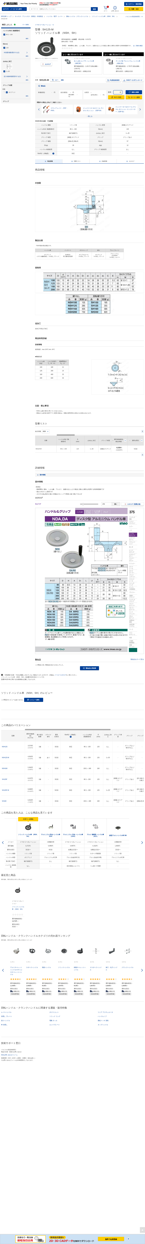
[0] (105, 8)
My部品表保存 (115, 80)
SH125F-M (5, 790)
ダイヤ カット (54, 1012)
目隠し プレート (6, 1016)
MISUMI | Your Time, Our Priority (13, 3)
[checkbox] (15, 34)
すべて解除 (26, 24)
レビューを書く (35, 700)
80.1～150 (9, 34)
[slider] (83, 504)
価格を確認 (135, 92)
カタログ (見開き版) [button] (133, 504)
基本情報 (43, 475)
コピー (56, 80)
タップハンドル (103, 1025)
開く (115, 504)
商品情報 (50, 161)
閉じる (128, 1239)
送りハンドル (5, 1020)
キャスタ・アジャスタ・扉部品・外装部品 (29, 16)
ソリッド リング (54, 1016)
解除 (27, 38)
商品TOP (38, 504)
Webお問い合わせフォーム (9, 1055)
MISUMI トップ (6, 16)
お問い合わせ (115, 11)
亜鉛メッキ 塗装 (103, 1020)
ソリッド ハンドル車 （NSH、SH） (103, 16)
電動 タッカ (53, 1020)
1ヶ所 (8, 71)
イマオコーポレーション (43, 25)
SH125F (4, 779)
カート (106, 11)
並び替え (125, 440)
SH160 (4, 801)
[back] (3, 842)
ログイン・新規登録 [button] (135, 4)
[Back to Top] (142, 1230)
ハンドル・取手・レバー (54, 16)
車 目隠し (4, 1025)
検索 (94, 9)
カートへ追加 (135, 97)
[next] (142, 842)
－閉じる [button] (89, 116)
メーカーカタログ (60, 675)
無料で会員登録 (111, 1239)
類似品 (43, 86)
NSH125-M (5, 757)
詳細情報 (104, 161)
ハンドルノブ (102, 1016)
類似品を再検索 (91, 668)
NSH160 (4, 768)
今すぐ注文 (117, 97)
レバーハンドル (6, 1012)
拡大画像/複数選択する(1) (12, 76)
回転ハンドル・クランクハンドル (77, 16)
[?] (53, 153)
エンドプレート (54, 1025)
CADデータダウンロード (134, 80)
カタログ (48, 64)
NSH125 (4, 747)
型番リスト (77, 161)
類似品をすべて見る (137, 659)
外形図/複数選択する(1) (11, 52)
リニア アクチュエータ (105, 1012)
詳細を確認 (139, 45)
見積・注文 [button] (135, 9)
